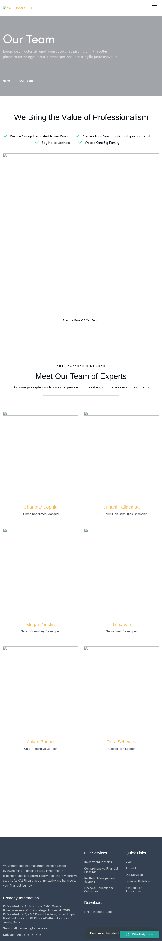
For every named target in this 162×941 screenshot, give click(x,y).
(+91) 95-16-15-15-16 (27, 934)
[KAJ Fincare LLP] (18, 8)
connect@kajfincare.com (35, 928)
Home (7, 80)
